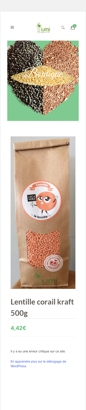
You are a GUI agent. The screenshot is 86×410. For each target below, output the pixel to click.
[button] (68, 144)
